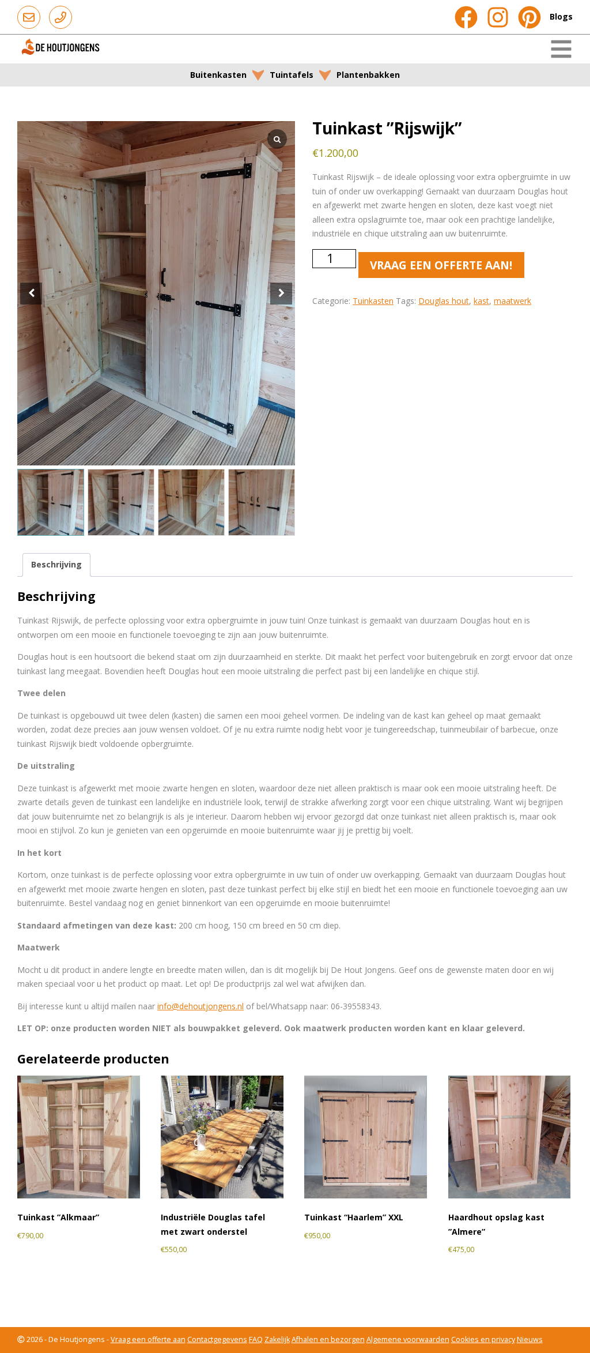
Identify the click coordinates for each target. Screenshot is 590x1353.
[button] (281, 294)
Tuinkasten (373, 300)
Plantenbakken (368, 74)
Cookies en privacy (483, 1339)
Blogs (561, 16)
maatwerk (512, 300)
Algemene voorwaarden (407, 1339)
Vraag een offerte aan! (441, 265)
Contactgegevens (217, 1339)
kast (481, 300)
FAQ (256, 1339)
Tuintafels (291, 74)
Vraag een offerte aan (148, 1339)
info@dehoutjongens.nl (200, 1006)
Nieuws (530, 1339)
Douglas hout (443, 300)
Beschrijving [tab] (56, 564)
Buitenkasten (218, 74)
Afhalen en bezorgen (328, 1339)
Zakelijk (277, 1339)
